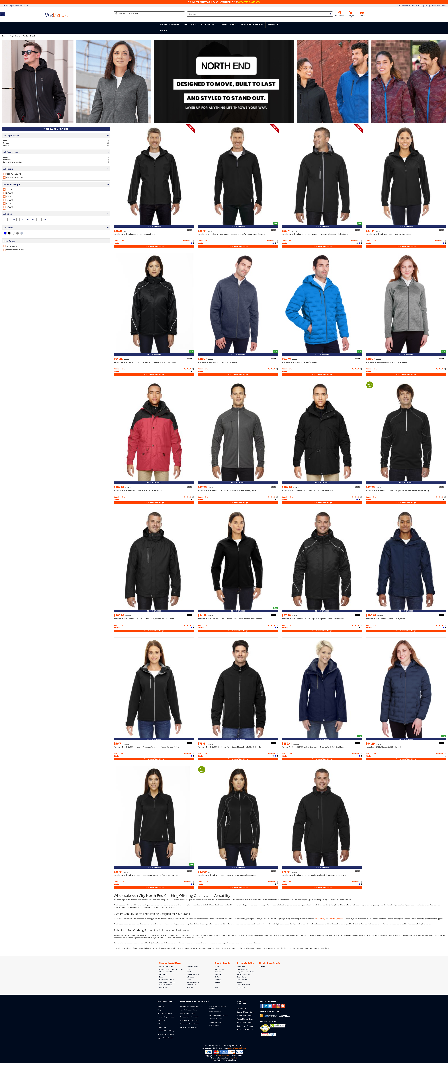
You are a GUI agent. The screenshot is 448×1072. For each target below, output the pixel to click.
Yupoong (218, 980)
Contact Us (161, 1020)
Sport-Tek (218, 974)
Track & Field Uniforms (244, 1016)
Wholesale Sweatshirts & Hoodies (171, 969)
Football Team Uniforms (245, 1019)
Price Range (9, 241)
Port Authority (219, 969)
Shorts (189, 972)
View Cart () (351, 16)
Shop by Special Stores (170, 963)
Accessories (163, 987)
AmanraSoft (232, 1058)
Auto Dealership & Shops (188, 1010)
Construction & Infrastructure (190, 1024)
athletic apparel (227, 24)
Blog (159, 1010)
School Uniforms (193, 982)
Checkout (362, 15)
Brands (163, 30)
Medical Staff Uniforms (187, 1013)
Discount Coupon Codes (166, 1017)
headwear (273, 24)
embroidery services (336, 919)
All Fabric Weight (12, 184)
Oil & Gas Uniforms (215, 1012)
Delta (216, 987)
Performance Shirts (243, 969)
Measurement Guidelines (166, 1034)
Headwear (163, 974)
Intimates (190, 977)
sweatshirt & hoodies (252, 24)
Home (4, 36)
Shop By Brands (15, 36)
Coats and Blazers (243, 985)
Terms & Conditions (229, 1060)
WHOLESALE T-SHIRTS (169, 24)
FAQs (159, 1024)
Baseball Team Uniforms (245, 1030)
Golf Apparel (241, 1009)
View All (190, 987)
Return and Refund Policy (166, 1031)
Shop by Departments (269, 963)
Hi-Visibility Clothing (166, 980)
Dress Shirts (241, 967)
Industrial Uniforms (215, 1022)
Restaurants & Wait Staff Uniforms (191, 1006)
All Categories (10, 152)
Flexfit (217, 977)
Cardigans (241, 987)
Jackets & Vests (192, 967)
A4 (216, 985)
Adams (217, 982)
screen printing (320, 919)
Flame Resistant (214, 1026)
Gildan (217, 967)
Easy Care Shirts (242, 980)
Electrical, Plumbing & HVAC (189, 1027)
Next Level (218, 972)
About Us (161, 1006)
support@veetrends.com (237, 1048)
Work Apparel (208, 24)
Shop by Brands (222, 963)
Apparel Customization (165, 1038)
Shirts (189, 969)
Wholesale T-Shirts (166, 967)
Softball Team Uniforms (245, 1026)
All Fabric (8, 168)
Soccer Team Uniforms (244, 1023)
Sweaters (240, 982)
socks (189, 980)
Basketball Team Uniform (245, 1012)
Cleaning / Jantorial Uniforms (189, 1020)
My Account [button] (339, 16)
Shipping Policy (162, 1027)
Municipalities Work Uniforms (218, 1015)
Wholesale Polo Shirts (166, 972)
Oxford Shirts (241, 977)
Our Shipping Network (165, 1013)
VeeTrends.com (223, 1056)
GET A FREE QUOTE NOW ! (249, 2)
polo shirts (190, 24)
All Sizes (7, 213)
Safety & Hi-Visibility (215, 1019)
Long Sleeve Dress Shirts (245, 972)
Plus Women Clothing (167, 982)
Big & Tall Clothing (165, 985)
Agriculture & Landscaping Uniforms (217, 1007)
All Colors (8, 227)
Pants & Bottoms (193, 974)
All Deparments (11, 135)
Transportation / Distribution (189, 1017)
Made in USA (191, 985)
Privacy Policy (216, 1060)
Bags (161, 977)
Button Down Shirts (243, 974)
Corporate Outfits (245, 963)
